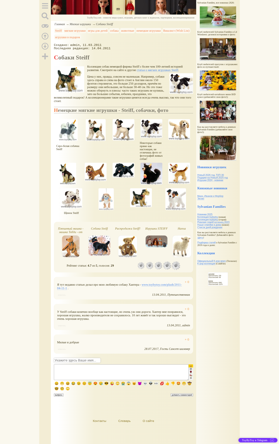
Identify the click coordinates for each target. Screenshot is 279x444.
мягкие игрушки (75, 30)
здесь (200, 237)
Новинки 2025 (204, 214)
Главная (59, 24)
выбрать (58, 395)
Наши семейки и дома (209, 225)
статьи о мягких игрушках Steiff (157, 70)
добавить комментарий (182, 395)
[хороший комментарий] (187, 282)
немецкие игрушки (148, 30)
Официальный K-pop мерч (211, 261)
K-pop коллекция (206, 263)
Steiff (58, 30)
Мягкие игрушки (80, 24)
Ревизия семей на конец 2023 (213, 222)
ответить (62, 295)
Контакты (99, 420)
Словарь (124, 420)
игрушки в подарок (67, 37)
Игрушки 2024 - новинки (210, 180)
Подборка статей (206, 242)
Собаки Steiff (104, 24)
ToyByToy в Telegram (254, 440)
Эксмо (200, 198)
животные (127, 30)
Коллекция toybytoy (207, 217)
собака (114, 30)
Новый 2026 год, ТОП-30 (210, 175)
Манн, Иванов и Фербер (210, 196)
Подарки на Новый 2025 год (212, 177)
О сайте (148, 420)
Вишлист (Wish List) (176, 30)
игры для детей (98, 30)
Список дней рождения (209, 227)
